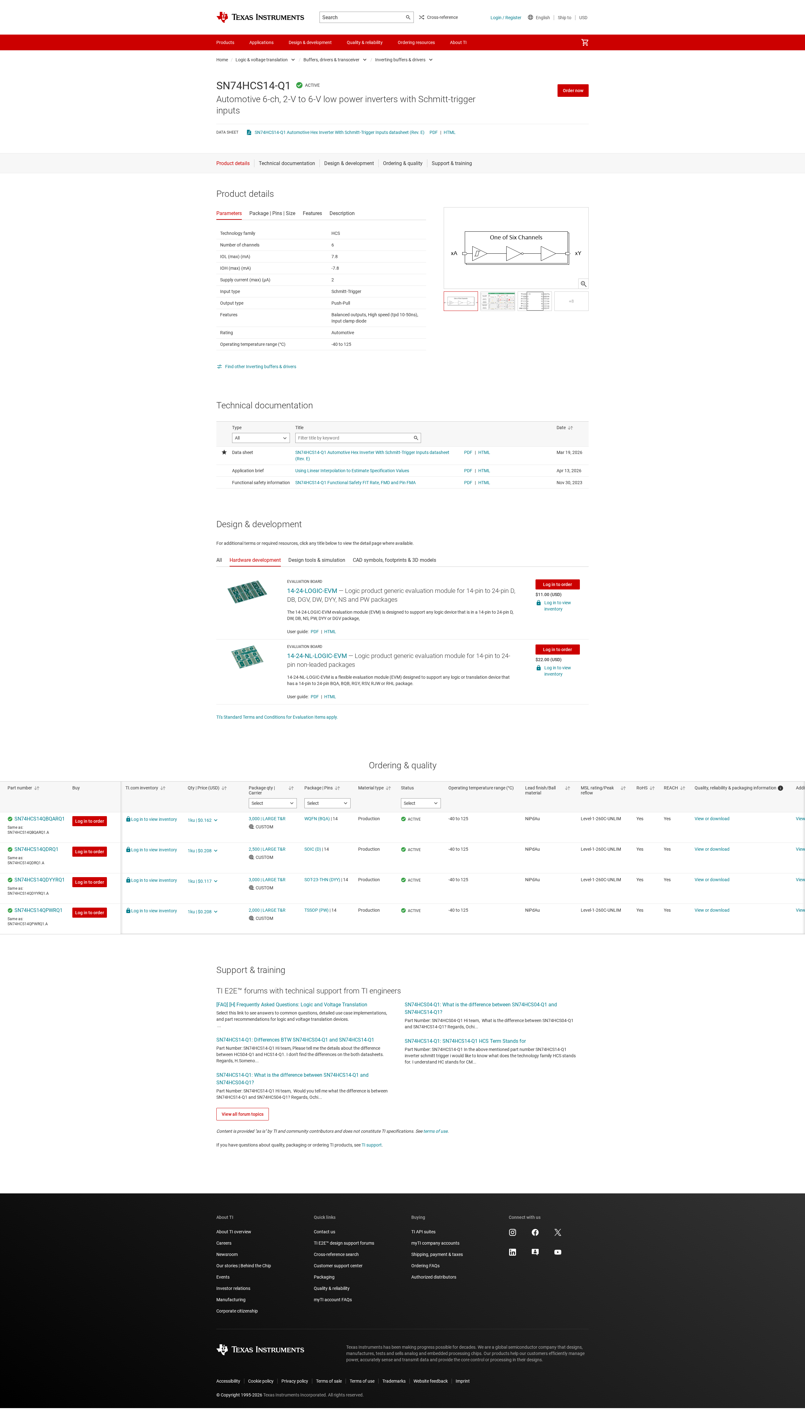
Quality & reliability (332, 1288)
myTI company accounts (435, 1243)
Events (223, 1277)
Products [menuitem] (225, 42)
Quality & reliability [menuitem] (365, 42)
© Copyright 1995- (239, 1394)
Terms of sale (329, 1381)
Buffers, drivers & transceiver (331, 59)
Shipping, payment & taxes (437, 1254)
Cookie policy (261, 1381)
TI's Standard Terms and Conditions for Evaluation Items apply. (277, 717)
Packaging (324, 1277)
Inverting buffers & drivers (400, 59)
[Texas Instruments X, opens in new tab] (558, 1234)
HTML (450, 132)
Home (222, 59)
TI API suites (423, 1231)
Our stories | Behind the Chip (243, 1265)
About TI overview (233, 1231)
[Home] (260, 17)
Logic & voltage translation (262, 59)
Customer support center (338, 1265)
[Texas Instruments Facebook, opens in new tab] (535, 1234)
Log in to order (557, 584)
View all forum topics (243, 1114)
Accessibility (228, 1381)
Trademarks (394, 1381)
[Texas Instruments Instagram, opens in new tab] (512, 1234)
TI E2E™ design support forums (344, 1243)
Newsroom (227, 1254)
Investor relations (233, 1288)
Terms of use (362, 1381)
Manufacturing (231, 1299)
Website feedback (431, 1381)
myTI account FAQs (333, 1299)
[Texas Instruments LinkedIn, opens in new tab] (512, 1254)
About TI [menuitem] (458, 42)
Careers (223, 1243)
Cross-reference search (336, 1254)
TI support (372, 1144)
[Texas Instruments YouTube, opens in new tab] (558, 1254)
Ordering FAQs (425, 1265)
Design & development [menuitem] (310, 42)
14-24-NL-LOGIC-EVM (317, 656)
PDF (434, 132)
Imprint (463, 1381)
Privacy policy (294, 1381)
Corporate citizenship (237, 1310)
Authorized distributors (433, 1277)
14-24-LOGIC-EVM (312, 590)
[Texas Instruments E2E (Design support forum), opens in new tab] (535, 1254)
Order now (573, 90)
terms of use (435, 1131)
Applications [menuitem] (261, 42)
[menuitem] (585, 42)
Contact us (324, 1231)
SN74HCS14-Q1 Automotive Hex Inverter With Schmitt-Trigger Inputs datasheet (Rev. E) (340, 132)
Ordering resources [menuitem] (416, 42)
